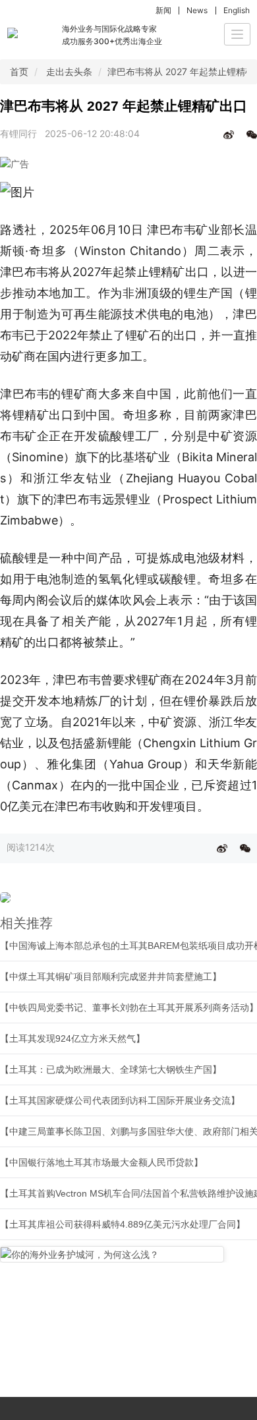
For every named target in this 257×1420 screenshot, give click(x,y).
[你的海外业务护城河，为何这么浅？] (112, 1254)
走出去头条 (69, 71)
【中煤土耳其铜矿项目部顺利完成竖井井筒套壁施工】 (110, 976)
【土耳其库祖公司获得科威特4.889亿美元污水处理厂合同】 (122, 1224)
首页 (19, 71)
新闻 (163, 10)
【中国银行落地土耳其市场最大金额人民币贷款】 (101, 1162)
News (197, 10)
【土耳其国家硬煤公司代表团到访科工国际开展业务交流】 (120, 1100)
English (236, 10)
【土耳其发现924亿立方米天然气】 (72, 1038)
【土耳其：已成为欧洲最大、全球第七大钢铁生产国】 (110, 1069)
